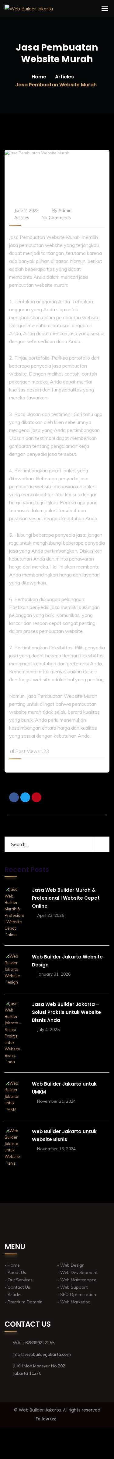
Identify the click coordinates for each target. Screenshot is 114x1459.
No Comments (56, 217)
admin (64, 210)
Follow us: (46, 1419)
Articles (64, 76)
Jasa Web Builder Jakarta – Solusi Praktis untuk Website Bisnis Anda (66, 1012)
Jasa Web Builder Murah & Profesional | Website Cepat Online (66, 898)
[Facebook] (14, 797)
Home (39, 76)
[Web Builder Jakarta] (29, 9)
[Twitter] (25, 797)
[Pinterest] (36, 797)
